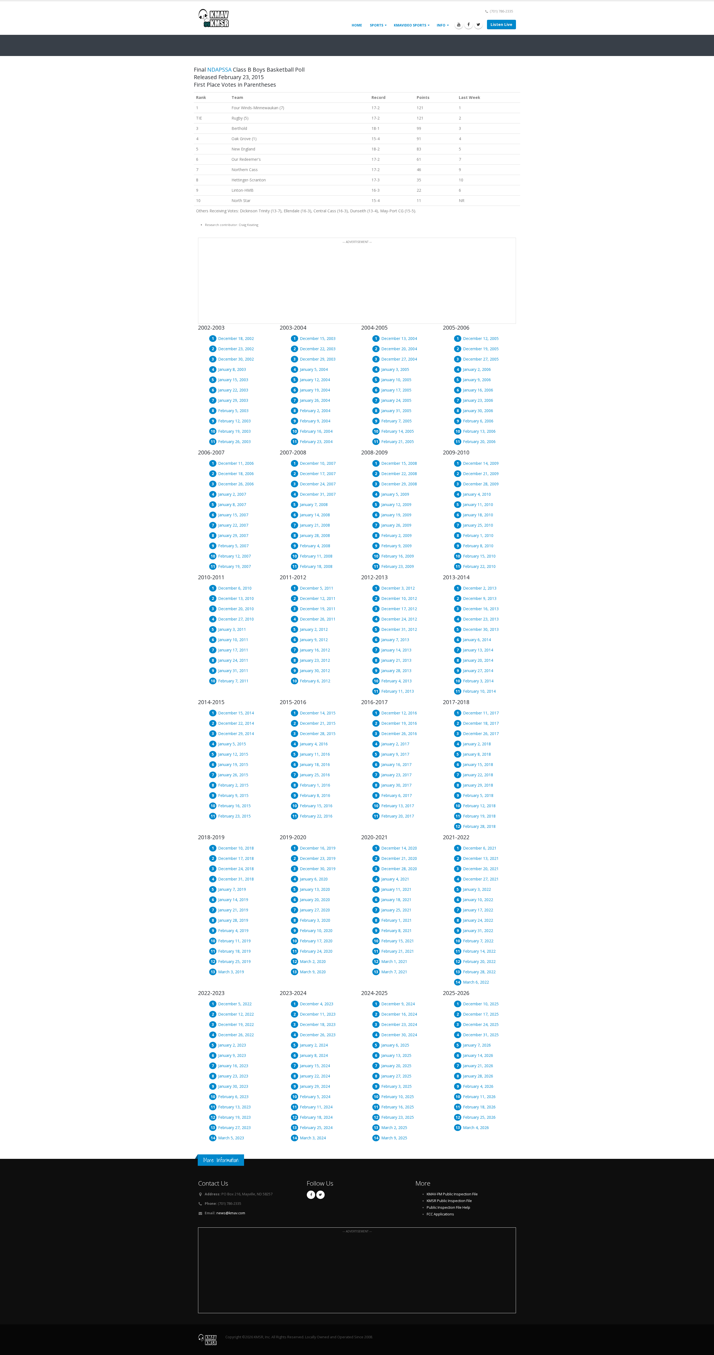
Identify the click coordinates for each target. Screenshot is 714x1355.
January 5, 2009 (395, 494)
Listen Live (501, 24)
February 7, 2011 (233, 680)
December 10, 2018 (236, 848)
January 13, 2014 (478, 650)
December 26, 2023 (318, 1034)
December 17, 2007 (318, 473)
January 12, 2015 (233, 754)
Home (357, 25)
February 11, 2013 (397, 691)
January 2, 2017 (395, 743)
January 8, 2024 (314, 1055)
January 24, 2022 (478, 920)
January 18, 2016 (315, 764)
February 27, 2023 (234, 1127)
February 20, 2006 (479, 441)
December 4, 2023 (316, 1003)
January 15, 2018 (478, 764)
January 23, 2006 (478, 400)
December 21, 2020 (399, 858)
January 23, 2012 (315, 660)
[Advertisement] (357, 284)
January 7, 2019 (232, 889)
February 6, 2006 (478, 421)
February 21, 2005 (397, 441)
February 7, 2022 (478, 940)
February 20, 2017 (397, 816)
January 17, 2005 (396, 390)
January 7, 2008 (314, 504)
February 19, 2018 (479, 816)
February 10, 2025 (397, 1096)
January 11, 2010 (478, 504)
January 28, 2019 (233, 920)
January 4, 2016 (314, 743)
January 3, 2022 (477, 889)
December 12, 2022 (236, 1014)
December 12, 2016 (399, 713)
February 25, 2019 (234, 961)
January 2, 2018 (477, 743)
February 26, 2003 (234, 441)
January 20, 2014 (478, 660)
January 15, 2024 (315, 1065)
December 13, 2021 (481, 858)
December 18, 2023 (318, 1024)
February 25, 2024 (316, 1127)
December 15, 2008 (399, 463)
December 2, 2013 (479, 588)
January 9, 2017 (395, 754)
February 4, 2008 (315, 545)
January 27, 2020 (315, 910)
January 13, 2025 (396, 1055)
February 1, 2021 (396, 920)
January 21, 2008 (315, 525)
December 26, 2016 (399, 733)
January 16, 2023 (233, 1065)
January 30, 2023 (233, 1086)
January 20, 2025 (396, 1065)
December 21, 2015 (318, 723)
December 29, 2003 (318, 359)
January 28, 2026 (478, 1076)
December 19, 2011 (318, 608)
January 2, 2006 (477, 369)
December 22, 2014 (236, 723)
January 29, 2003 (233, 400)
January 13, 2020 (315, 889)
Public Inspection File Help (448, 1207)
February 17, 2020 (316, 940)
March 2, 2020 (313, 961)
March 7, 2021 (394, 971)
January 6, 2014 (477, 639)
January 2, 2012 (314, 629)
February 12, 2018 (479, 805)
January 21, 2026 (478, 1065)
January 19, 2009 (396, 514)
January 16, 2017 (396, 764)
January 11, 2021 (396, 889)
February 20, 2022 (479, 961)
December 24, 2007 (318, 483)
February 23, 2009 (397, 566)
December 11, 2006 (236, 463)
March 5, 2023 (231, 1137)
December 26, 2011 (318, 619)
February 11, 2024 (316, 1107)
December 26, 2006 (236, 483)
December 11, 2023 (318, 1014)
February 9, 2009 (396, 545)
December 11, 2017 (481, 713)
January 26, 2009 (396, 525)
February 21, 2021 (397, 951)
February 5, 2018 (478, 795)
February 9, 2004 (315, 421)
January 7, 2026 (477, 1045)
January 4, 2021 (395, 879)
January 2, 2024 (314, 1045)
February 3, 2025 (396, 1086)
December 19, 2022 (236, 1024)
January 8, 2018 (477, 754)
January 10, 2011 (233, 639)
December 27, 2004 (399, 359)
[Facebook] (468, 24)
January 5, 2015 (232, 743)
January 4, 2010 (477, 494)
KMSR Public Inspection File (449, 1200)
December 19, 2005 (481, 348)
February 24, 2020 (316, 951)
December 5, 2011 (316, 588)
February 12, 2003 (234, 421)
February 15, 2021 (397, 940)
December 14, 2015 (318, 713)
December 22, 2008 (399, 473)
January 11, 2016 (315, 754)
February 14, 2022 (479, 951)
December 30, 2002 (236, 359)
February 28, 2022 (479, 971)
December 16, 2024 (399, 1014)
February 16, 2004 (316, 431)
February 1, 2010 (478, 535)
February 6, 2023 (233, 1096)
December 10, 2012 (399, 598)
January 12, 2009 (396, 504)
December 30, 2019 (318, 868)
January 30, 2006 (478, 410)
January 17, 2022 (478, 910)
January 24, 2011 (233, 660)
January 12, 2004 (315, 379)
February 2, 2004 (315, 410)
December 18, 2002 (236, 338)
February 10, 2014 (479, 691)
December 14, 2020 (399, 848)
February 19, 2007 (234, 566)
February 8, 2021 (396, 930)
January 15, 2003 (233, 379)
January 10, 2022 (478, 899)
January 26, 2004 (315, 400)
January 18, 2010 (478, 514)
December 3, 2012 (398, 588)
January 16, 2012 (315, 650)
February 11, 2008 (316, 556)
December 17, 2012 (399, 608)
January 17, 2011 (233, 650)
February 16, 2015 (234, 805)
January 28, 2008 (315, 535)
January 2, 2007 (232, 494)
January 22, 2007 (233, 525)
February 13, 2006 (479, 431)
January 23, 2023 (233, 1076)
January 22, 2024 (315, 1076)
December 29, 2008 (399, 483)
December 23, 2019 (318, 858)
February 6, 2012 (315, 680)
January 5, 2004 (314, 369)
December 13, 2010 (236, 598)
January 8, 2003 (232, 369)
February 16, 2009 (397, 556)
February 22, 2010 (479, 566)
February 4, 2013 (396, 680)
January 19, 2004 (315, 390)
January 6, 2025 (395, 1045)
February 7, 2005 (396, 421)
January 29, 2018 (478, 785)
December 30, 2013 (481, 629)
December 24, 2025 (481, 1024)
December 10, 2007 (318, 463)
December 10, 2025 (481, 1003)
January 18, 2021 (396, 899)
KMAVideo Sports (410, 25)
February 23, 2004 (316, 441)
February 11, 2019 (234, 940)
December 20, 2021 (481, 868)
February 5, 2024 (315, 1096)
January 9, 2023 (232, 1055)
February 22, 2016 (316, 816)
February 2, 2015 (233, 785)
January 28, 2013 (396, 670)
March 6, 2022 (476, 982)
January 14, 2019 (233, 899)
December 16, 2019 (318, 848)
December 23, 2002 (236, 348)
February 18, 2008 (316, 566)
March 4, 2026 (476, 1127)
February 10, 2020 (316, 930)
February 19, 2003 (234, 431)
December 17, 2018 (236, 858)
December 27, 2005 (481, 359)
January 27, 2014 (478, 670)
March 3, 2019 (231, 971)
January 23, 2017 (396, 774)
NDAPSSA (219, 69)
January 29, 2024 (315, 1086)
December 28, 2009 (481, 483)
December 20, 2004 (399, 348)
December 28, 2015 (318, 733)
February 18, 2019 (234, 951)
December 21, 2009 (481, 473)
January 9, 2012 (314, 639)
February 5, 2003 (233, 410)
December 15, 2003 (318, 338)
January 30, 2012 (315, 670)
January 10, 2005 (396, 379)
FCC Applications (440, 1214)
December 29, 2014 (236, 733)
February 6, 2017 (396, 795)
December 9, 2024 (398, 1003)
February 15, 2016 (316, 805)
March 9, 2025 (394, 1137)
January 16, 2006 (478, 390)
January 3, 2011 (232, 629)
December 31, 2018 (236, 879)
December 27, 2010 (236, 619)
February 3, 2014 (478, 680)
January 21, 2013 (396, 660)
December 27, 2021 (481, 879)
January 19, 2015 (233, 764)
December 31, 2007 (318, 494)
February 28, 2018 (479, 826)
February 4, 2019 (233, 930)
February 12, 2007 (234, 556)
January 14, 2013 (396, 650)
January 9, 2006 (477, 379)
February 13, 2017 (397, 805)
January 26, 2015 (233, 774)
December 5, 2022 (235, 1003)
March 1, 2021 (394, 961)
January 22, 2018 (478, 774)
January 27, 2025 (396, 1076)
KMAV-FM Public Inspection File (452, 1194)
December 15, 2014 (236, 713)
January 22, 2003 (233, 390)
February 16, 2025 (397, 1107)
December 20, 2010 (236, 608)
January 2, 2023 (232, 1045)
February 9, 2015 (233, 795)
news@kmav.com (230, 1213)
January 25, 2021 (396, 910)
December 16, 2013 (481, 608)
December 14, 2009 (481, 463)
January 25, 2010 (478, 525)
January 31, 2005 (396, 410)
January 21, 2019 (233, 910)
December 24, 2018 (236, 868)
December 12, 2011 (318, 598)
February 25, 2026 (479, 1117)
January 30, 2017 (396, 785)
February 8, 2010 (478, 545)
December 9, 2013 (479, 598)
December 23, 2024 (399, 1024)
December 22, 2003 (318, 348)
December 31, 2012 (399, 629)
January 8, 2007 (232, 504)
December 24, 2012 (399, 619)
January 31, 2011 (233, 670)
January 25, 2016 (315, 774)
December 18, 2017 (481, 723)
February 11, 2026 (479, 1096)
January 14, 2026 (478, 1055)
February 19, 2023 (234, 1117)
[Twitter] (478, 24)
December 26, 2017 (481, 733)
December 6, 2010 (235, 588)
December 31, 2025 (481, 1034)
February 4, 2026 (478, 1086)
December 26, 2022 (236, 1034)
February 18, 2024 (316, 1117)
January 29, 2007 (233, 535)
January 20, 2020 (315, 899)
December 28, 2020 (399, 868)
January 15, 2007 (233, 514)
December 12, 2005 (481, 338)
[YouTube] (459, 24)
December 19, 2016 (399, 723)
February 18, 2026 (479, 1107)
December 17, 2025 (481, 1014)
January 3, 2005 (395, 369)
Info (441, 25)
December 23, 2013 (481, 619)
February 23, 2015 (234, 816)
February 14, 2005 (397, 431)
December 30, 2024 (399, 1034)
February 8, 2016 (315, 795)
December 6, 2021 (479, 848)
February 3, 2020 (315, 920)
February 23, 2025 (397, 1117)
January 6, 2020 (314, 879)
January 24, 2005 (396, 400)
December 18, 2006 (236, 473)
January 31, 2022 (478, 930)
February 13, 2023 (234, 1107)
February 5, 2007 (233, 545)
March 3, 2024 (313, 1137)
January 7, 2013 (395, 639)
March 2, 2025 (394, 1127)
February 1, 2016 (315, 785)
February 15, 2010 (479, 556)
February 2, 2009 (396, 535)
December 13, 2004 (399, 338)
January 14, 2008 (315, 514)
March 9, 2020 (313, 971)
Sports (376, 25)
